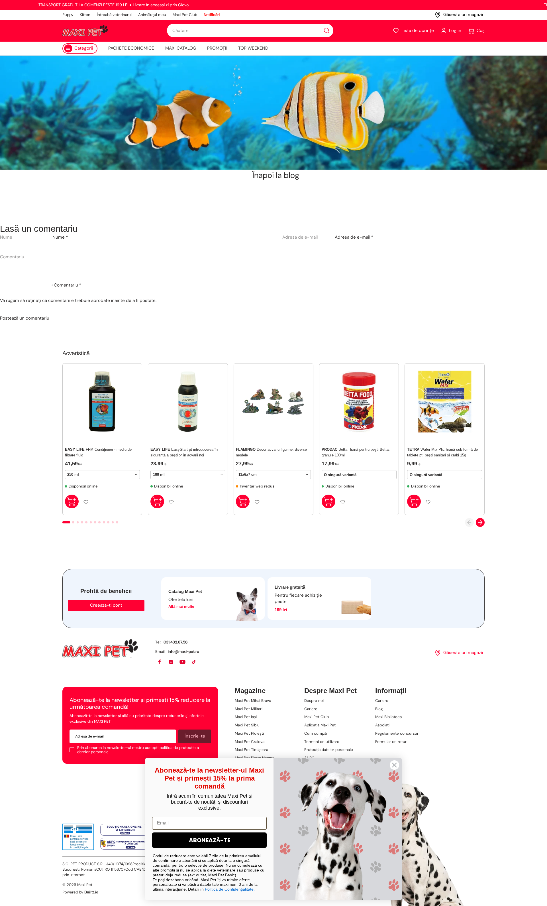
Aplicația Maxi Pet (320, 725)
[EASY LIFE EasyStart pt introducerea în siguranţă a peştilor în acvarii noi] (187, 402)
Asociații (382, 725)
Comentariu (67, 285)
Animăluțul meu (152, 14)
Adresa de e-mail (354, 237)
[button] (413, 30)
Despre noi (314, 700)
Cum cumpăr (316, 733)
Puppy (67, 14)
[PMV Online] (78, 837)
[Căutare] (326, 30)
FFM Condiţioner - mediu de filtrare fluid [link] (98, 452)
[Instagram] (171, 662)
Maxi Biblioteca (388, 716)
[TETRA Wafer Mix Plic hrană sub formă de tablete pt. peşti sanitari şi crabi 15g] (444, 402)
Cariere (310, 708)
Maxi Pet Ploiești (249, 733)
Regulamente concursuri (397, 733)
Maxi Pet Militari (248, 708)
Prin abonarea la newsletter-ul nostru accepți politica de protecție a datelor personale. (138, 749)
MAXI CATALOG (180, 48)
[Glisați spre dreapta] (480, 522)
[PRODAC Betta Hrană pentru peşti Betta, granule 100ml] (359, 402)
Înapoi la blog (275, 175)
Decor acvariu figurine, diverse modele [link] (271, 452)
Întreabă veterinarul (114, 14)
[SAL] (123, 844)
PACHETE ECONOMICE (131, 48)
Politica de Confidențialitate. (230, 889)
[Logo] (85, 30)
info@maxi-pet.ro (183, 651)
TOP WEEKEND (253, 48)
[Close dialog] (394, 765)
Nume (60, 237)
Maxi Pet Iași (246, 716)
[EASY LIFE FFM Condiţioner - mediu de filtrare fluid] (102, 402)
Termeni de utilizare (321, 741)
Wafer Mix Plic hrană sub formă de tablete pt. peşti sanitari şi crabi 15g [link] (442, 452)
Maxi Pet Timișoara (251, 749)
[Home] (100, 648)
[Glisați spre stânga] (469, 522)
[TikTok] (194, 662)
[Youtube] (182, 662)
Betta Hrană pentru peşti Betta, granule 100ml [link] (356, 452)
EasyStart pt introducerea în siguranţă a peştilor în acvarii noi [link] (184, 452)
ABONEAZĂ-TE (209, 840)
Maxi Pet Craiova (249, 741)
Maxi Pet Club (185, 14)
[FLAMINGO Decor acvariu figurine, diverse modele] (273, 402)
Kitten (85, 14)
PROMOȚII (217, 48)
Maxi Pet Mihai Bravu (253, 700)
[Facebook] (159, 662)
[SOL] (123, 830)
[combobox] (250, 30)
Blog (379, 708)
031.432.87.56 (175, 642)
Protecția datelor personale (328, 749)
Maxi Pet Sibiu (247, 725)
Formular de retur (391, 741)
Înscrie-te (195, 736)
